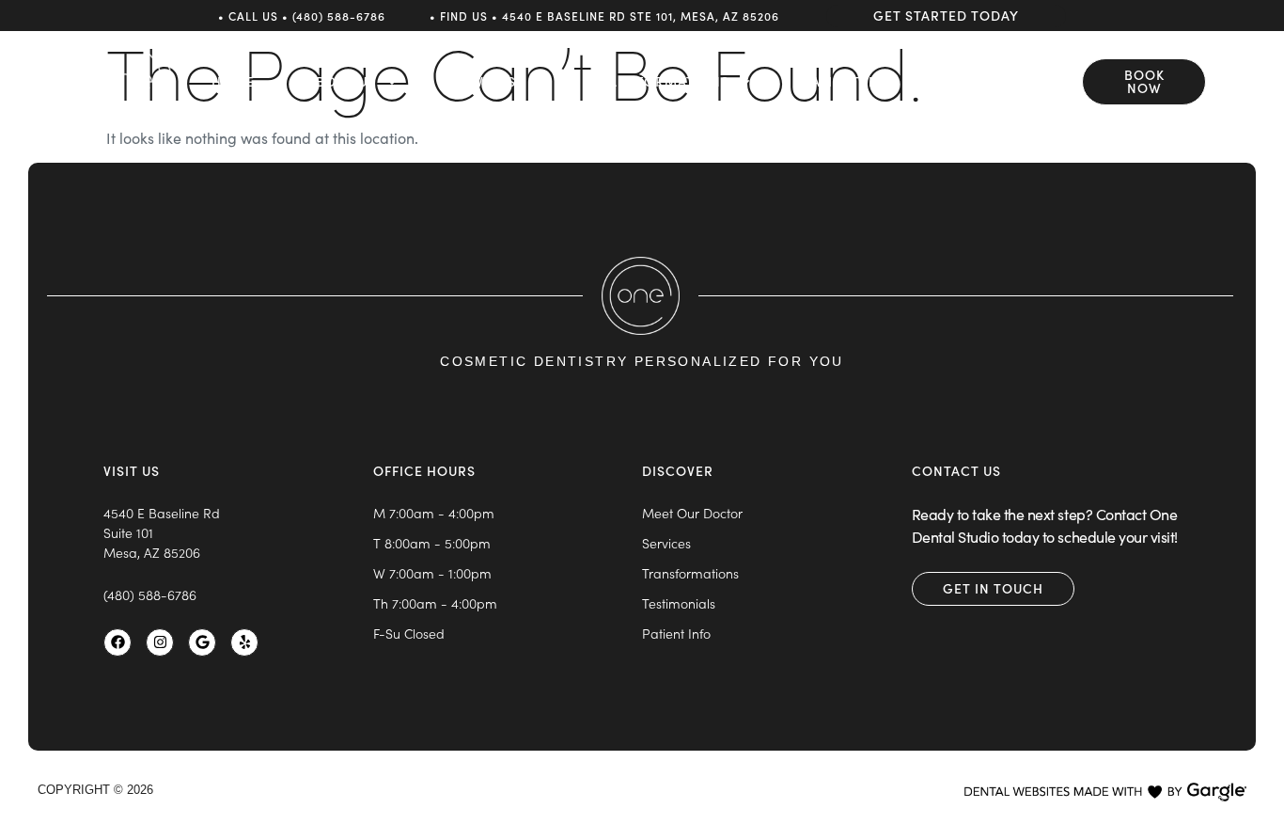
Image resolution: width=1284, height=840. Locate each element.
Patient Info (850, 81)
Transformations (659, 81)
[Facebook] (117, 642)
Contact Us (1016, 81)
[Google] (202, 642)
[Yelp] (244, 642)
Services (482, 81)
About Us (341, 81)
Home (233, 81)
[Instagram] (160, 642)
